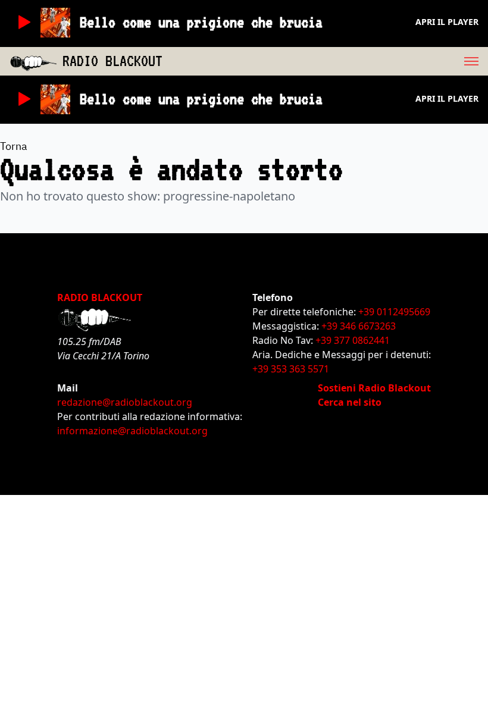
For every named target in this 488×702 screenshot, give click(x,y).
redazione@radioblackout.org (124, 402)
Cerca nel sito (349, 402)
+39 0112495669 (394, 311)
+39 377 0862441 (352, 340)
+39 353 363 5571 (290, 368)
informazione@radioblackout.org (132, 430)
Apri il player (446, 21)
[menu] (325, 61)
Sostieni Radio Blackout (374, 387)
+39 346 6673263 (358, 326)
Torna (13, 146)
